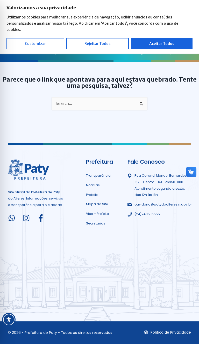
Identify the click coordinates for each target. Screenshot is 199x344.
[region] (99, 27)
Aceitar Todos (161, 43)
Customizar (35, 43)
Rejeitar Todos (97, 43)
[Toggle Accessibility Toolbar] (9, 319)
